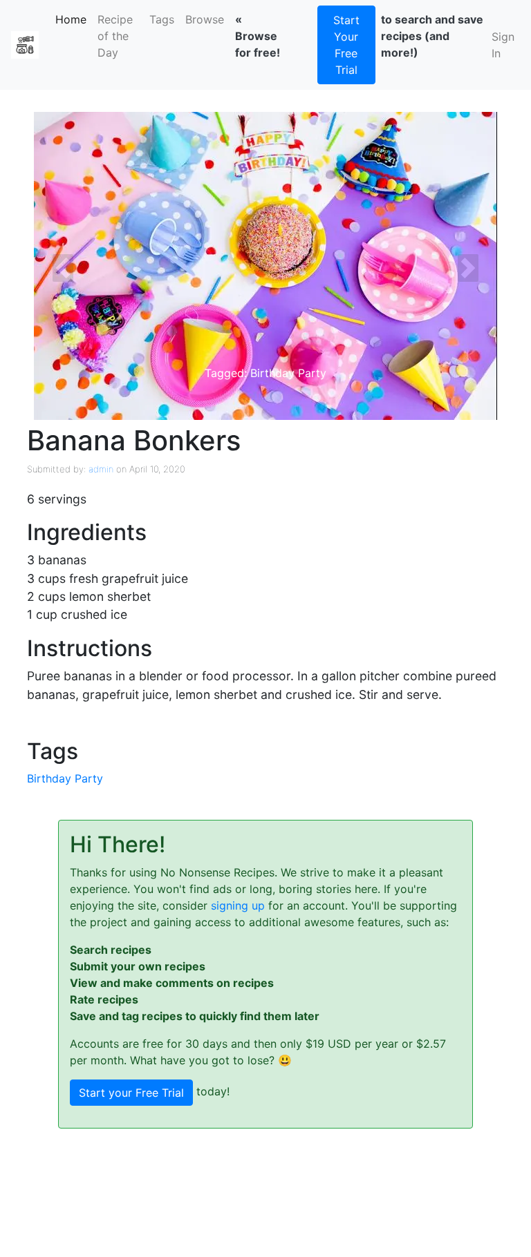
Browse (204, 19)
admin (100, 468)
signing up (238, 905)
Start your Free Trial (131, 1093)
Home (73, 19)
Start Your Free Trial (346, 45)
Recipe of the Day (115, 35)
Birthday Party (65, 778)
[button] (63, 268)
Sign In (503, 45)
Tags (161, 19)
